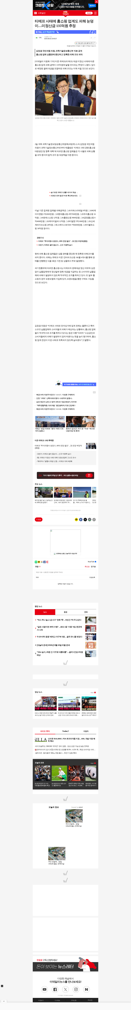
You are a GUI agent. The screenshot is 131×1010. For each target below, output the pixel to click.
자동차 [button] (85, 731)
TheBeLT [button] (65, 731)
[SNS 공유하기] (94, 38)
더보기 (92, 692)
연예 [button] (86, 612)
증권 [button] (65, 612)
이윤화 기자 (48, 37)
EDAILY (35, 13)
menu (95, 13)
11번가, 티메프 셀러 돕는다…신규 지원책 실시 (55, 245)
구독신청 (73, 1000)
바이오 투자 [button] (45, 731)
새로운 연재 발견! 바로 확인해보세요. (64, 196)
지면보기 (41, 1000)
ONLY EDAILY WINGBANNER (65, 13)
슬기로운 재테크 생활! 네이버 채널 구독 (65, 192)
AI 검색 (89, 13)
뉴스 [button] (45, 612)
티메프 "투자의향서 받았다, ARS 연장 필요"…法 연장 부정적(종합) (62, 241)
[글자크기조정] (91, 38)
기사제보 (57, 1000)
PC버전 (90, 1000)
